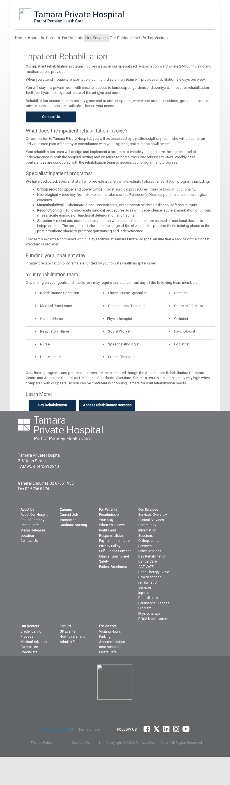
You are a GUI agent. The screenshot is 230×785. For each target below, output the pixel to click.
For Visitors (158, 38)
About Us (36, 38)
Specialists (29, 652)
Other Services (149, 551)
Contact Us (29, 541)
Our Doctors (120, 38)
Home (20, 38)
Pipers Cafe (108, 652)
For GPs (139, 38)
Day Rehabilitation (152, 556)
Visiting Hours (110, 631)
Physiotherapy (149, 614)
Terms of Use (89, 729)
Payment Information (115, 541)
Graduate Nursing (73, 525)
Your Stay (106, 520)
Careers (53, 38)
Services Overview (152, 515)
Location (27, 536)
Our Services (96, 38)
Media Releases (33, 530)
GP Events (67, 631)
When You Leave (112, 525)
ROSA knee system (153, 619)
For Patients (72, 38)
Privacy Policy (109, 546)
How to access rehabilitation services (150, 582)
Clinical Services (151, 520)
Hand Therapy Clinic (153, 572)
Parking (105, 636)
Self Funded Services (115, 551)
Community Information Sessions (147, 530)
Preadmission (110, 515)
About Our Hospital (34, 515)
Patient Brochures (113, 567)
